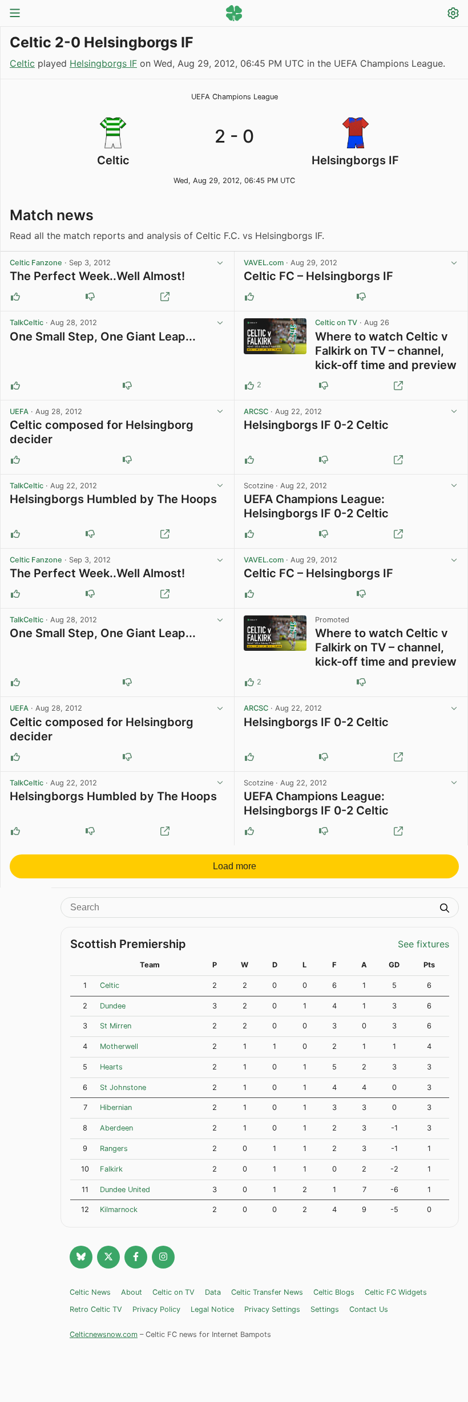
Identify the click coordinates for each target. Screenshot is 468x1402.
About (131, 1292)
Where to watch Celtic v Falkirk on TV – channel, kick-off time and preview (386, 351)
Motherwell (119, 1046)
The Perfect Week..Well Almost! (97, 276)
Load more (234, 866)
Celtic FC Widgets (396, 1292)
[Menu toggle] (15, 14)
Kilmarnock (119, 1209)
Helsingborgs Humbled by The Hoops (113, 499)
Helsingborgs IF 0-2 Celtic (316, 425)
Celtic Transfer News (267, 1292)
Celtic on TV (336, 322)
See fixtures (423, 944)
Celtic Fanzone (36, 262)
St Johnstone (123, 1087)
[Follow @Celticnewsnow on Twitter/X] (108, 1257)
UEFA (19, 411)
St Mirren (115, 1026)
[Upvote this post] (15, 296)
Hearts (111, 1067)
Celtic (22, 63)
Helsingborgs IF (103, 63)
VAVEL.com (264, 262)
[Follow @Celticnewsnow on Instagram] (163, 1257)
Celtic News (90, 1292)
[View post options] (220, 263)
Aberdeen (116, 1128)
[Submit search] (444, 909)
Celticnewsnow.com (104, 1334)
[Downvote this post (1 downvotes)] (323, 385)
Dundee (113, 1006)
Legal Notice (212, 1309)
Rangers (114, 1148)
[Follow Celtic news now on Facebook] (135, 1257)
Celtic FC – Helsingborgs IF (318, 276)
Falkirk (111, 1169)
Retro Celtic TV (96, 1309)
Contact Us (368, 1309)
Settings (324, 1309)
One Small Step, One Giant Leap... (103, 336)
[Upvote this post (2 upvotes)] (249, 385)
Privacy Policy (156, 1309)
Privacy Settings (272, 1309)
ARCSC (256, 411)
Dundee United (125, 1189)
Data (213, 1292)
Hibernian (116, 1107)
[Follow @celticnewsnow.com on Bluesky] (81, 1257)
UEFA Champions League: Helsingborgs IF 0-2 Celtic (316, 506)
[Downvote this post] (90, 296)
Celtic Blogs (333, 1292)
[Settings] (453, 14)
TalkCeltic (26, 322)
